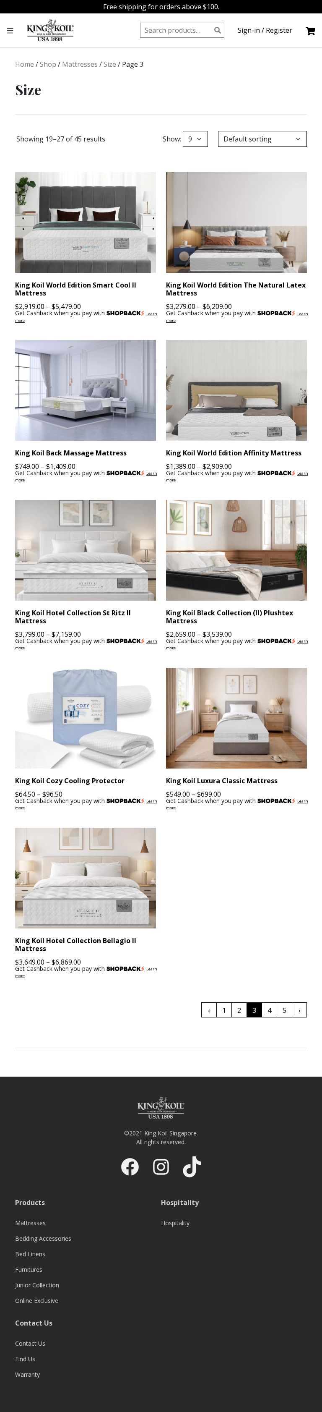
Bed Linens (30, 1254)
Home (24, 64)
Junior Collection (37, 1285)
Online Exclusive (36, 1301)
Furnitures (28, 1269)
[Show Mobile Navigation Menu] (10, 30)
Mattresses (80, 64)
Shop (48, 64)
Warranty (27, 1374)
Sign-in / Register (265, 30)
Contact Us (30, 1343)
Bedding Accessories (43, 1238)
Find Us (25, 1359)
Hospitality (175, 1223)
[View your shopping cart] (310, 30)
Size (110, 64)
